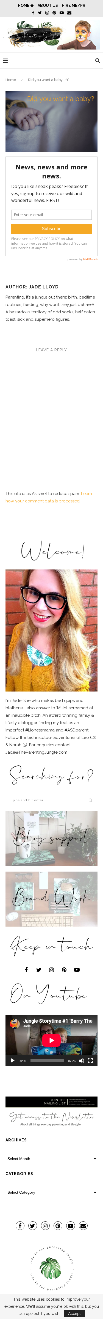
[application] (51, 1040)
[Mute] (81, 1060)
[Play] (12, 1060)
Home (24, 5)
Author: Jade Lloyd (32, 287)
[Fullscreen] (90, 1060)
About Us (48, 5)
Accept (74, 1313)
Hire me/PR (73, 5)
